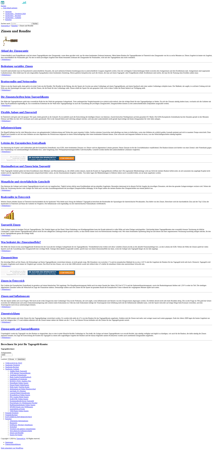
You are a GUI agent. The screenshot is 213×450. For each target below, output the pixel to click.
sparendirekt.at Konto (17, 409)
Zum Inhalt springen (10, 8)
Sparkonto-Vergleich (12, 365)
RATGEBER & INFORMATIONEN (18, 417)
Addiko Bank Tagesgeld (18, 371)
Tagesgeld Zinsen (10, 224)
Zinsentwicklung (10, 313)
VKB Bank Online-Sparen (19, 411)
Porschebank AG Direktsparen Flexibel (23, 403)
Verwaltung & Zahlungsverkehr (21, 431)
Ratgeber (8, 20)
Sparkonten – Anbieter (13, 18)
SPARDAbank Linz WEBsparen (21, 407)
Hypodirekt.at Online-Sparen (20, 395)
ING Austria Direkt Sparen (19, 397)
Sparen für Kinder (16, 435)
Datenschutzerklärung (13, 444)
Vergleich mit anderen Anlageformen (23, 429)
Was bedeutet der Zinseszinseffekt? (21, 242)
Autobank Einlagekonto (18, 375)
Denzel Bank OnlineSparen (19, 385)
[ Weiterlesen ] (6, 59)
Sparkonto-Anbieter (12, 369)
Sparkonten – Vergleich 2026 (15, 14)
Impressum (9, 442)
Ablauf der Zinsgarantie (14, 50)
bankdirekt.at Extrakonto (18, 379)
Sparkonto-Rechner (12, 367)
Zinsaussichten (9, 257)
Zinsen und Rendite (17, 433)
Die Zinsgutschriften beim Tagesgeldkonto (25, 96)
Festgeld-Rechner (11, 415)
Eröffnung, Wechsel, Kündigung (21, 425)
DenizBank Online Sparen (19, 383)
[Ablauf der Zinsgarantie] (9, 46)
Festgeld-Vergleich (11, 413)
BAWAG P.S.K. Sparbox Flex (20, 381)
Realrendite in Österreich (15, 197)
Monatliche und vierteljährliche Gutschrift (25, 181)
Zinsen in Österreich (12, 280)
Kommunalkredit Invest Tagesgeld (22, 401)
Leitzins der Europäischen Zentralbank (23, 143)
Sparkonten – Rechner (13, 16)
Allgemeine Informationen (19, 421)
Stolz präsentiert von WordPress (12, 448)
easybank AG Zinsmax (18, 391)
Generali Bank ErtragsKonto (20, 393)
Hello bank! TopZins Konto (19, 387)
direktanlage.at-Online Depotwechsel (23, 389)
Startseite (8, 12)
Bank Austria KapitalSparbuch (20, 377)
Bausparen (13, 423)
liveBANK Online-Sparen (19, 399)
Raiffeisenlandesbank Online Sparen (22, 405)
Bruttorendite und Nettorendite (19, 81)
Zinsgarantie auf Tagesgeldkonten (20, 328)
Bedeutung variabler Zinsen (17, 66)
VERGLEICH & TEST (13, 363)
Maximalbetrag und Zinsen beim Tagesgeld (25, 166)
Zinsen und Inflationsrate (15, 296)
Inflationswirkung (11, 127)
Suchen (3, 6)
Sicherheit (13, 427)
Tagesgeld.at (5, 26)
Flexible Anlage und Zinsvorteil (19, 112)
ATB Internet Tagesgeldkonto (20, 373)
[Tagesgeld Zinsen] (9, 220)
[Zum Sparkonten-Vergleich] (38, 160)
